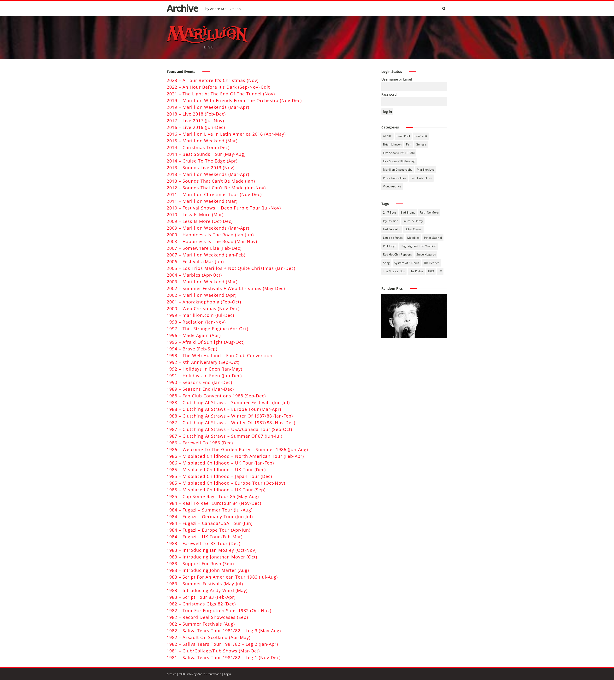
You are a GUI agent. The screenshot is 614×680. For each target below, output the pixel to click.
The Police (416, 271)
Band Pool (403, 136)
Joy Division (390, 221)
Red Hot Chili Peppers (397, 254)
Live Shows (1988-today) (399, 161)
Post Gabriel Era (421, 178)
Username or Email (396, 79)
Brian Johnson (392, 144)
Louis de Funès (393, 238)
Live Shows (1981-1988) (399, 153)
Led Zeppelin (391, 229)
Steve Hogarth (426, 254)
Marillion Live (426, 170)
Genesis (421, 144)
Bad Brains (408, 212)
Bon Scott (420, 136)
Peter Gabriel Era (394, 178)
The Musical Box (394, 271)
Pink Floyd (389, 246)
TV (440, 271)
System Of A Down (406, 263)
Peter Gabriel (433, 238)
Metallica (413, 238)
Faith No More (429, 212)
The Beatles (431, 263)
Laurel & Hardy (413, 221)
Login (227, 674)
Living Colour (413, 229)
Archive (182, 8)
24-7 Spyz (389, 212)
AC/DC (387, 136)
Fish (408, 144)
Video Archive (392, 186)
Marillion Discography (397, 170)
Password (389, 94)
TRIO (431, 271)
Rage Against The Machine (418, 246)
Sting (386, 263)
